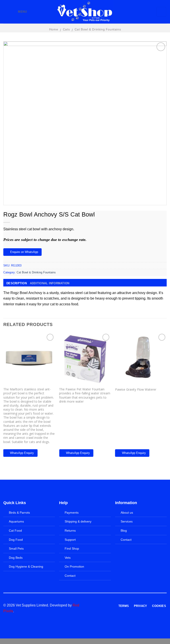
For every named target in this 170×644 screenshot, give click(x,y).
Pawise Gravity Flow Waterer (135, 390)
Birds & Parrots (19, 512)
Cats (66, 29)
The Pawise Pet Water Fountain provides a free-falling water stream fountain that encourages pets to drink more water (84, 395)
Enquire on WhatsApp (24, 252)
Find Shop (72, 548)
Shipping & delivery (78, 521)
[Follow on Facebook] (91, 606)
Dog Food (16, 539)
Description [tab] (16, 283)
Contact (70, 575)
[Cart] (161, 12)
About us (127, 512)
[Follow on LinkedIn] (107, 606)
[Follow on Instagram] (96, 606)
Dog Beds (16, 557)
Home (53, 29)
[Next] (166, 398)
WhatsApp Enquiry (22, 453)
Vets (68, 557)
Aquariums (16, 521)
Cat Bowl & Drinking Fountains (98, 29)
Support (70, 539)
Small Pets (16, 548)
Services (127, 521)
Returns (70, 530)
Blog (124, 530)
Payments (72, 512)
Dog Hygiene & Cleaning (26, 566)
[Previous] (3, 398)
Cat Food (15, 530)
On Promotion (74, 566)
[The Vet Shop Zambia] (85, 12)
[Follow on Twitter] (102, 606)
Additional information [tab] (50, 283)
